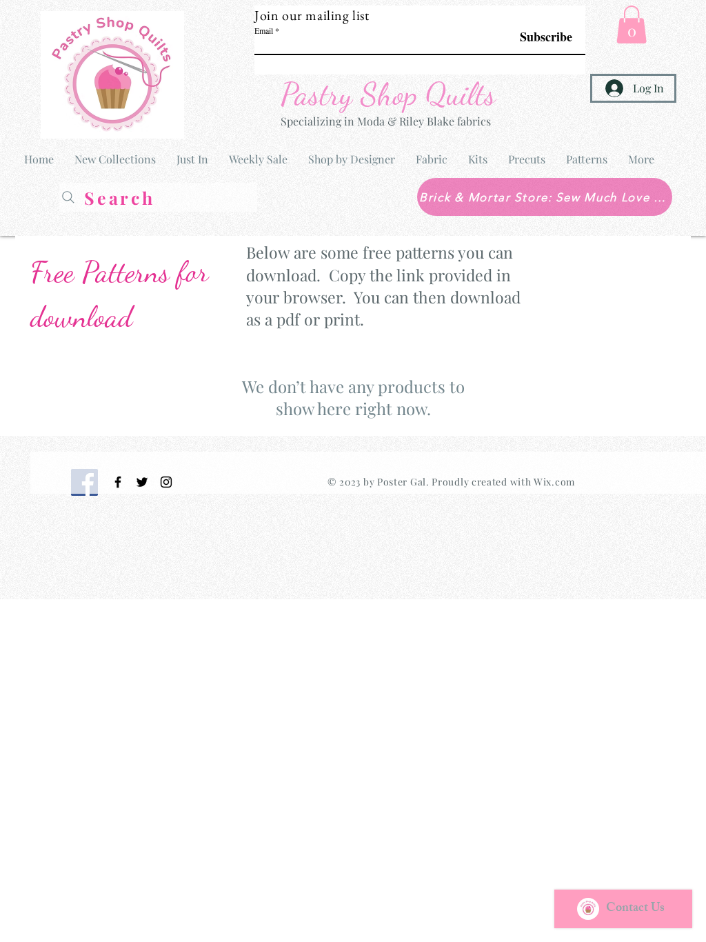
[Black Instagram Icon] (166, 482)
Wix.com (554, 481)
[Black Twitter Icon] (142, 482)
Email (263, 30)
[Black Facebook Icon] (117, 482)
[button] (631, 24)
